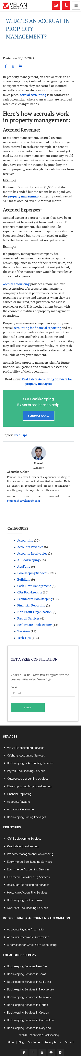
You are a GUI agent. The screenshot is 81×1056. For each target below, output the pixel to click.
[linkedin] (20, 66)
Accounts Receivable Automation (28, 937)
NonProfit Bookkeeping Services (27, 908)
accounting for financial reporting (37, 328)
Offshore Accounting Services (26, 755)
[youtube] (51, 1052)
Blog (21, 1042)
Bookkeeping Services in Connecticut (30, 1020)
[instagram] (42, 1052)
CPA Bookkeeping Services (24, 838)
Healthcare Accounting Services (27, 892)
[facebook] (6, 66)
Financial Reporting (31, 605)
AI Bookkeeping (28, 560)
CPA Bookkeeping (29, 592)
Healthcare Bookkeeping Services (28, 877)
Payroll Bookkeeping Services (26, 771)
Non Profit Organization (34, 612)
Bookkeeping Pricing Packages (26, 817)
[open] (76, 5)
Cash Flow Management (34, 586)
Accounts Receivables (32, 553)
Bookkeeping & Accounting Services (30, 763)
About (11, 1042)
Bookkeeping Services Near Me (27, 966)
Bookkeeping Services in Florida (27, 1004)
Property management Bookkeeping (30, 854)
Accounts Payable (18, 801)
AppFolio (23, 566)
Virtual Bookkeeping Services (25, 747)
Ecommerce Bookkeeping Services (29, 861)
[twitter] (13, 66)
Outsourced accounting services (27, 778)
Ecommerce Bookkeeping (34, 599)
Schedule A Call (38, 415)
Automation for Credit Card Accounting (32, 944)
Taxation (23, 631)
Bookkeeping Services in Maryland (29, 1028)
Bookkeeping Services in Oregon (28, 1012)
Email (14, 687)
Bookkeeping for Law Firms (24, 900)
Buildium (23, 579)
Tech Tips (20, 435)
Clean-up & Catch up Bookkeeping (29, 786)
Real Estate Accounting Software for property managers (47, 381)
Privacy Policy (53, 1042)
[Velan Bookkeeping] (27, 5)
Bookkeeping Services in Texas (26, 974)
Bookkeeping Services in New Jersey (30, 989)
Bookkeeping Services (32, 573)
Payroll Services (28, 618)
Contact (69, 1042)
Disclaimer (34, 1042)
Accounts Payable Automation (26, 929)
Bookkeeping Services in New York (29, 997)
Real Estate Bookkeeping (34, 625)
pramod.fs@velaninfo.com (23, 500)
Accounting (25, 540)
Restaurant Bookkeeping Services (28, 884)
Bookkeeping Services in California (29, 981)
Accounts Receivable (20, 809)
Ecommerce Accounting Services (28, 869)
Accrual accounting (33, 95)
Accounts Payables (30, 547)
